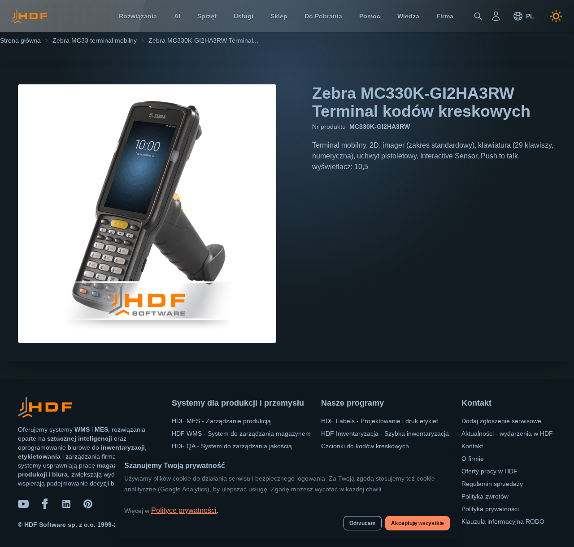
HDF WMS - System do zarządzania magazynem (241, 433)
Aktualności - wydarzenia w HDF (507, 433)
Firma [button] (444, 16)
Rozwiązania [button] (138, 16)
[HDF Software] (45, 409)
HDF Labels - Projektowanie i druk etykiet (379, 420)
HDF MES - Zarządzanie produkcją (221, 420)
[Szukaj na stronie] (478, 16)
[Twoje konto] (496, 16)
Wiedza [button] (408, 16)
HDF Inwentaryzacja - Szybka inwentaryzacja (385, 433)
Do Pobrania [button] (323, 16)
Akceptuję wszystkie (417, 523)
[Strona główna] (29, 16)
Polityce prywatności (184, 510)
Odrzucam (362, 523)
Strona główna (20, 40)
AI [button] (177, 16)
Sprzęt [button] (207, 16)
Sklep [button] (278, 16)
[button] (523, 16)
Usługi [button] (243, 16)
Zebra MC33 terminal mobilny (94, 40)
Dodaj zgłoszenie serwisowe (501, 420)
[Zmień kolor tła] (556, 16)
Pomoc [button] (369, 16)
